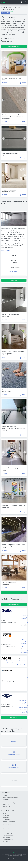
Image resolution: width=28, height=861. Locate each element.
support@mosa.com (20, 659)
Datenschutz (19, 858)
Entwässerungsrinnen (8, 835)
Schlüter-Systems (6, 644)
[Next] (24, 63)
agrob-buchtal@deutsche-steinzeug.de (11, 681)
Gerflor (3, 620)
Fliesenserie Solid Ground (9, 190)
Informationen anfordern (14, 276)
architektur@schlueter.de (8, 646)
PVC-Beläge (6, 804)
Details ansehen (14, 280)
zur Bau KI (7, 12)
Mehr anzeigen (13, 592)
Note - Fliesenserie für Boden (10, 153)
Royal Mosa (18, 657)
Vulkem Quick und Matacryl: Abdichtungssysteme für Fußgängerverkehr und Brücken (13, 428)
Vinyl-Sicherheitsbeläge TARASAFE (11, 78)
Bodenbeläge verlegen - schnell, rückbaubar (13, 228)
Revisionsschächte (8, 839)
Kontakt (3, 858)
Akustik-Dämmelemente (9, 834)
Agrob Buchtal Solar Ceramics (9, 680)
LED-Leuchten (6, 815)
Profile (4, 813)
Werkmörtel (6, 799)
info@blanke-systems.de (7, 706)
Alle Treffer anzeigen (13, 46)
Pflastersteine (6, 837)
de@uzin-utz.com (14, 271)
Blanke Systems (5, 704)
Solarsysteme (6, 841)
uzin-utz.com (14, 273)
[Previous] (3, 63)
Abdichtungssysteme (8, 832)
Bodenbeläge (6, 806)
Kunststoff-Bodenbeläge (9, 803)
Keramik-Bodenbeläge (9, 821)
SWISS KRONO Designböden (9, 582)
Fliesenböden (6, 819)
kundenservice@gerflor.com (8, 622)
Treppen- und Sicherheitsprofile (10, 314)
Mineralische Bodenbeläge (10, 825)
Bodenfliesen (6, 817)
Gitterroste (6, 801)
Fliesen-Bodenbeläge (8, 823)
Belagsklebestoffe (7, 390)
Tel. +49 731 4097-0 (14, 266)
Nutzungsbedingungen (10, 858)
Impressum (24, 858)
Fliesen (5, 795)
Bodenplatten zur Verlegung (10, 797)
